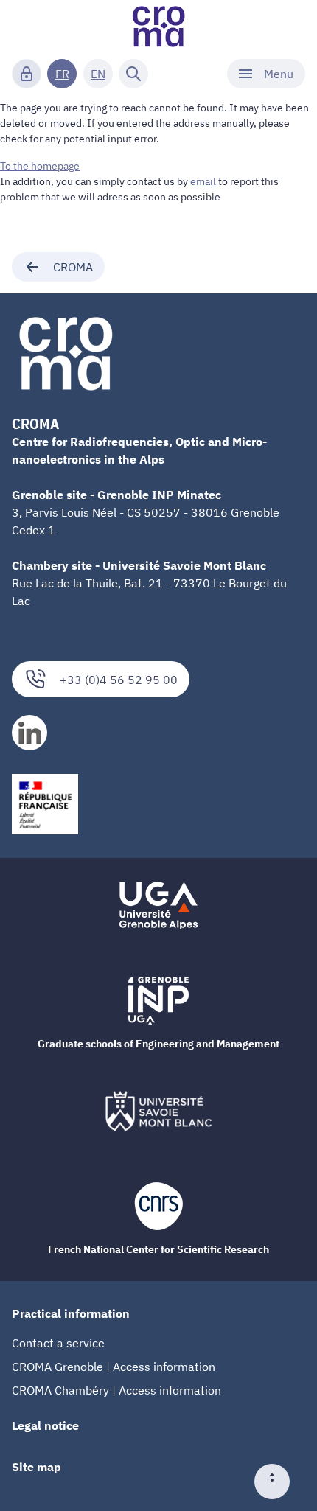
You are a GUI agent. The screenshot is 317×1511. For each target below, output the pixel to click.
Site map (36, 1466)
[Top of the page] (278, 1481)
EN (98, 73)
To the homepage (40, 165)
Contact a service (58, 1343)
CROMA (73, 266)
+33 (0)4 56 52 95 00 (119, 679)
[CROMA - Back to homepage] (158, 26)
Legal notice (45, 1425)
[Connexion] (26, 73)
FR (62, 73)
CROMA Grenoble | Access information (113, 1366)
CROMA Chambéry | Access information (116, 1390)
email (203, 181)
